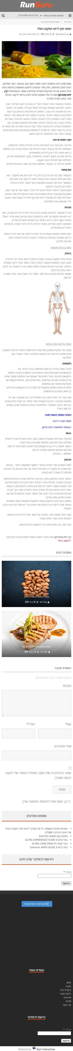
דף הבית (67, 21)
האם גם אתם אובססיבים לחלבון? (36, 646)
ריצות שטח (65, 993)
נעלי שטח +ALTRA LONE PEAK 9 (50, 843)
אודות (68, 1001)
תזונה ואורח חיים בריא (27, 34)
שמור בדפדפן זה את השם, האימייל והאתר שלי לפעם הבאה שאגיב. (38, 775)
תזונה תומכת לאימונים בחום (36, 596)
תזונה (68, 986)
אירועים (67, 997)
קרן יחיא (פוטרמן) (62, 34)
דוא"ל (30, 724)
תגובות (67, 685)
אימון (69, 982)
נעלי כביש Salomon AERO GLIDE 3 (49, 847)
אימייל (67, 872)
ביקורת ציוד (65, 990)
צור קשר (67, 1004)
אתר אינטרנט (62, 746)
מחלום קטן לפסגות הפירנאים (53, 836)
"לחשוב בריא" (64, 540)
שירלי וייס (43, 602)
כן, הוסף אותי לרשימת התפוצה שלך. (44, 801)
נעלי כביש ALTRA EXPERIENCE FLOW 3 (20, 15)
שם (68, 724)
